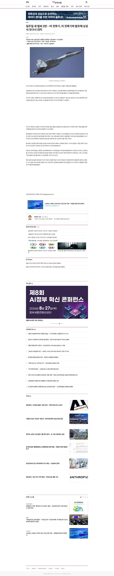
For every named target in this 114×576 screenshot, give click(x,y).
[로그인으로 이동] (86, 2)
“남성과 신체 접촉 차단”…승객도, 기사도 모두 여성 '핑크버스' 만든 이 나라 (48, 351)
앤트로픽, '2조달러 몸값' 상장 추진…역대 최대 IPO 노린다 (44, 405)
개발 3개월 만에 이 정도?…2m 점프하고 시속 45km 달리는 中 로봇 (46, 345)
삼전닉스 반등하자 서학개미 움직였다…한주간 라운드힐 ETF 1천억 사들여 (48, 339)
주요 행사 (29, 283)
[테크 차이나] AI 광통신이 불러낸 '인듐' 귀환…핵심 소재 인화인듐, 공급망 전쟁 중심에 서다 (53, 375)
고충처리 (50, 568)
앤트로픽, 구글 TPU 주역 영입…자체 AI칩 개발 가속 (42, 477)
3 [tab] (54, 323)
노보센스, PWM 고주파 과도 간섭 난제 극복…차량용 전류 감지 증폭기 (64, 204)
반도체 (34, 6)
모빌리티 (46, 6)
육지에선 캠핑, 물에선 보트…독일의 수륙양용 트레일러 (43, 357)
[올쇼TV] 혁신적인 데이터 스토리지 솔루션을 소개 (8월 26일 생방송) (45, 267)
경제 (57, 6)
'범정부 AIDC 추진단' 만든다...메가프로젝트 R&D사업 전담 (44, 419)
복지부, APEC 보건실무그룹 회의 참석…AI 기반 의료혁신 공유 (45, 434)
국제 (27, 22)
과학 (72, 6)
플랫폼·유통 (64, 6)
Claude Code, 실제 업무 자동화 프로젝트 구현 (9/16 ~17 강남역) (44, 39)
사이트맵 (57, 568)
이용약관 (34, 568)
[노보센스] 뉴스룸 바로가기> (52, 206)
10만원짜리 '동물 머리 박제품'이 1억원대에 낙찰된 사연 (43, 381)
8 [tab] (62, 323)
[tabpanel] (57, 304)
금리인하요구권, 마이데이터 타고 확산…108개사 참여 (42, 463)
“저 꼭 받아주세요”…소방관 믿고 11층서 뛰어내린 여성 (43, 369)
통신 (52, 6)
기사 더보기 (45, 217)
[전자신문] (57, 2)
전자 (39, 6)
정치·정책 (79, 6)
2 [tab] (82, 497)
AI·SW (28, 6)
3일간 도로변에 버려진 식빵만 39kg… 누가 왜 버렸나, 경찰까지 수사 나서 (48, 334)
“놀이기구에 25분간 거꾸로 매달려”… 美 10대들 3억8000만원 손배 (52, 219)
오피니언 (86, 6)
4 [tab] (56, 323)
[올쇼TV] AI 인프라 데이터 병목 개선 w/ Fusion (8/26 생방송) (43, 263)
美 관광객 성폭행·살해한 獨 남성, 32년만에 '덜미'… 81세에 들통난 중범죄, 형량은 (50, 387)
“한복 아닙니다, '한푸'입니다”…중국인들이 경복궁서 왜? (43, 363)
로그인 (28, 568)
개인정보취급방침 (42, 568)
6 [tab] (59, 323)
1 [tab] (51, 323)
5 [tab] (57, 323)
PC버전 (62, 568)
